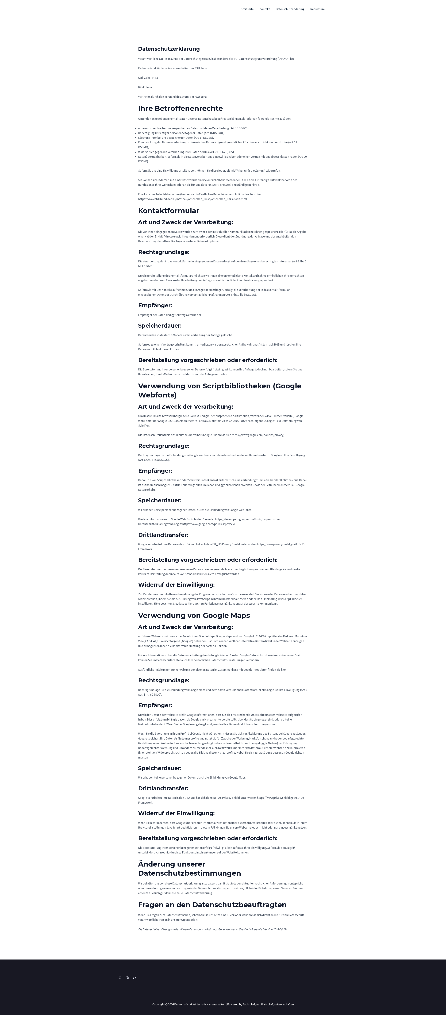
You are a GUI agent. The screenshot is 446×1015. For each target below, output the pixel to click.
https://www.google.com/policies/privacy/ (258, 435)
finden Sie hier (276, 670)
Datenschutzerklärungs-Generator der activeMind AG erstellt (225, 929)
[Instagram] (127, 977)
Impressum (317, 9)
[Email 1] (134, 977)
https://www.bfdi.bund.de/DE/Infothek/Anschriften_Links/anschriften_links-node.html (192, 199)
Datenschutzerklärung (290, 9)
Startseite (247, 9)
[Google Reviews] (120, 977)
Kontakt (265, 9)
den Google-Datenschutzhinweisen (256, 655)
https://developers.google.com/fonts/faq (241, 519)
